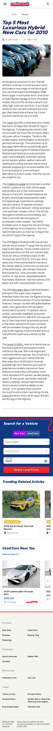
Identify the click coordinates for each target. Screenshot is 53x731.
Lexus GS (12, 122)
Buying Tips (33, 635)
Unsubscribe (34, 706)
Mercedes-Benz (21, 289)
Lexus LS (7, 395)
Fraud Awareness (10, 706)
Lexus (9, 146)
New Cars (19, 433)
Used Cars (33, 433)
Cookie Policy (8, 699)
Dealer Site (33, 656)
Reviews (6, 635)
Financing (6, 640)
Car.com (32, 677)
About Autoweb (9, 656)
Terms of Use (8, 694)
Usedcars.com (9, 677)
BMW (15, 242)
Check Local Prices (26, 469)
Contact (6, 661)
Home (14, 14)
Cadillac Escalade (16, 184)
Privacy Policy (34, 694)
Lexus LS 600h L (15, 344)
